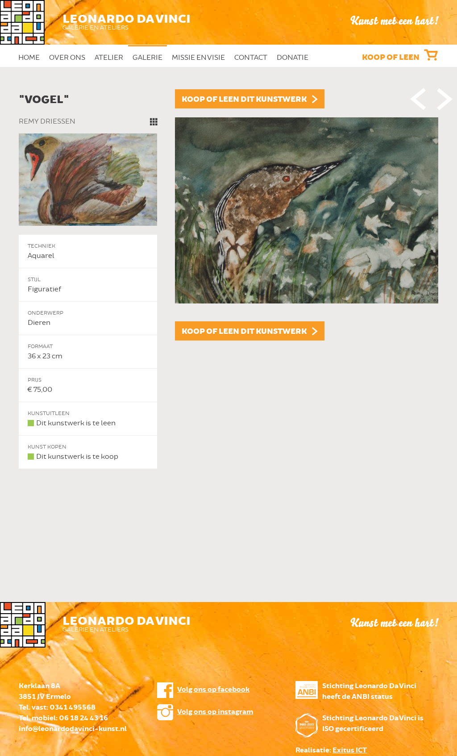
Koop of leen (391, 57)
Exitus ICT (349, 750)
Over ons (67, 57)
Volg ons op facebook (213, 689)
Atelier (109, 57)
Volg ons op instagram (215, 712)
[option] (228, 279)
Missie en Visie (198, 57)
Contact (250, 57)
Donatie (292, 57)
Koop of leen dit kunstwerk (244, 99)
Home (29, 57)
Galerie (147, 57)
